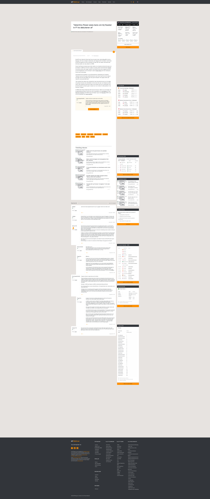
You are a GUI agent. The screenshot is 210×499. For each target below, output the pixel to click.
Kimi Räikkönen (120, 335)
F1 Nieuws (77, 134)
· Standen (96, 477)
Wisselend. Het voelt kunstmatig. (125, 216)
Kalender (109, 1)
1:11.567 (119, 36)
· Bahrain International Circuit (133, 457)
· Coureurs (96, 474)
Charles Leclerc (120, 369)
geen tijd (127, 30)
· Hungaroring (130, 486)
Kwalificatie (127, 32)
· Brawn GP (119, 470)
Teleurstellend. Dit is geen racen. (125, 220)
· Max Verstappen (98, 463)
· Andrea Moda (119, 450)
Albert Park (130, 254)
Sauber (109, 67)
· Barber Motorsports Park (132, 463)
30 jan (119, 96)
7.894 (76, 210)
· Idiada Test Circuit (131, 487)
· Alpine (118, 449)
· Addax (118, 444)
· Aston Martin (119, 457)
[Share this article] (114, 52)
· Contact (96, 444)
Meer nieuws (128, 47)
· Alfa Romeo (119, 446)
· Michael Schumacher (109, 455)
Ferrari (97, 60)
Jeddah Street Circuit (131, 261)
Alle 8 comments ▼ (93, 109)
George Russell (123, 165)
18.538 (80, 102)
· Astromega (119, 458)
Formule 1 (77, 60)
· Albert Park (130, 446)
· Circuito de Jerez (131, 475)
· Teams (96, 476)
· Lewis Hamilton (108, 452)
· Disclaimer (97, 452)
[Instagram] (77, 448)
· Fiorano (129, 478)
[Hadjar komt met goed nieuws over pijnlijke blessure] (80, 150)
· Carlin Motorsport (120, 475)
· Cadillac (118, 472)
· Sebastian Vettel (109, 460)
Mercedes (104, 92)
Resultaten (104, 1)
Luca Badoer (104, 91)
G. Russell (127, 29)
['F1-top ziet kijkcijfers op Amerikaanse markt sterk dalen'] (80, 167)
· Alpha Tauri (119, 447)
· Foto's (96, 466)
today (75, 2)
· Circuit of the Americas (132, 470)
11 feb (119, 102)
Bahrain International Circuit (126, 100)
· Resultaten (97, 479)
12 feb (119, 103)
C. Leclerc (134, 34)
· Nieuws (96, 462)
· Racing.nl (96, 488)
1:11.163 (126, 35)
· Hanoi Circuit (130, 483)
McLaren (130, 169)
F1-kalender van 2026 (77, 457)
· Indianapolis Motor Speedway (133, 489)
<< (77, 50)
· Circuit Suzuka (130, 472)
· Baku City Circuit (131, 461)
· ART (118, 455)
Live (137, 102)
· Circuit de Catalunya (132, 466)
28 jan (119, 93)
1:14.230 (134, 35)
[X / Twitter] (75, 448)
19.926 (76, 229)
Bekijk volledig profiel (128, 383)
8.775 (76, 220)
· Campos (118, 473)
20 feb (119, 114)
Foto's (114, 1)
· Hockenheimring (131, 484)
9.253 (81, 260)
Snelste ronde (135, 32)
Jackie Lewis (78, 136)
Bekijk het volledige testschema (128, 117)
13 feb (119, 105)
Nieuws (83, 1)
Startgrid (134, 27)
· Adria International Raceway (133, 444)
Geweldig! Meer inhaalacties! (124, 214)
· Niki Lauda (108, 458)
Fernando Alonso (121, 341)
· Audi (118, 461)
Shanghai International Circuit (132, 256)
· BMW (118, 469)
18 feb (119, 110)
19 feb (119, 112)
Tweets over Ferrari (123, 380)
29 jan (119, 95)
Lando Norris (123, 169)
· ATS (118, 460)
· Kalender (96, 480)
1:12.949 (119, 29)
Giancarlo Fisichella (79, 92)
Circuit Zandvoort (130, 278)
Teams (99, 1)
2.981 (76, 331)
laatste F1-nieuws (86, 451)
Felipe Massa (99, 70)
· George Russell (109, 449)
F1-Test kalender (80, 460)
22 (137, 205)
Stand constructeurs (131, 158)
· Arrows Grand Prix (120, 453)
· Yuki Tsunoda (108, 461)
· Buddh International (131, 464)
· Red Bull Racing (98, 465)
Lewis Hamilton (88, 94)
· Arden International (120, 452)
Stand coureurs (121, 158)
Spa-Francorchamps (131, 275)
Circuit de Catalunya (124, 88)
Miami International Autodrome (132, 263)
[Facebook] (72, 448)
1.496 (81, 250)
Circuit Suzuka (130, 258)
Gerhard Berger (120, 370)
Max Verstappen (89, 1)
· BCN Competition (120, 466)
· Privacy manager (98, 453)
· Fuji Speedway (130, 480)
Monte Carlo (130, 268)
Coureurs (95, 1)
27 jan (119, 91)
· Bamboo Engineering (120, 463)
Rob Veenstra (96, 55)
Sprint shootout (119, 33)
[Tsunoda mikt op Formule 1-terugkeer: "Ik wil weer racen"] (80, 184)
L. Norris (134, 29)
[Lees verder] (88, 104)
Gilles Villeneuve (130, 266)
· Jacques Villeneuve (109, 450)
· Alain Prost (108, 444)
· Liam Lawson (108, 453)
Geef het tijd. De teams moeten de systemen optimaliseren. (126, 219)
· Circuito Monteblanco (132, 477)
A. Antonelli (126, 93)
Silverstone (129, 273)
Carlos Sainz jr (120, 375)
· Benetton (119, 467)
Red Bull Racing (79, 455)
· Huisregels (97, 450)
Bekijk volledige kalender (128, 282)
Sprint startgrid (127, 27)
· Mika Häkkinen (108, 457)
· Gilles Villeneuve (131, 481)
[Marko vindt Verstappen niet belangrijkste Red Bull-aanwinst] (80, 160)
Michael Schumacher (121, 336)
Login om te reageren (112, 203)
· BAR (118, 464)
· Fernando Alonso (109, 447)
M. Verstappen (126, 91)
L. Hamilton (126, 96)
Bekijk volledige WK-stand (128, 174)
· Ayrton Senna (108, 446)
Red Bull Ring (130, 271)
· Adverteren (97, 449)
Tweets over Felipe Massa (124, 302)
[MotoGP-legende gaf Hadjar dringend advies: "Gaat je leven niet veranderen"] (80, 176)
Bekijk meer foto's (128, 44)
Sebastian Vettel (121, 348)
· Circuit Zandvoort (131, 473)
